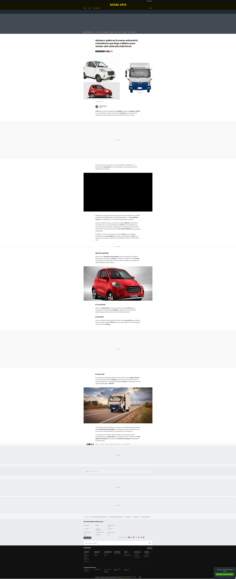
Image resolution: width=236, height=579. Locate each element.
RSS (136, 537)
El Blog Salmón (147, 553)
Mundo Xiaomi (86, 561)
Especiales (86, 528)
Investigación (86, 525)
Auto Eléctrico (118, 444)
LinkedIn (141, 537)
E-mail (112, 51)
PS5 (96, 32)
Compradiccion (137, 557)
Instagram (131, 537)
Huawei (100, 32)
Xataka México (87, 569)
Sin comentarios (100, 51)
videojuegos (98, 534)
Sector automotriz (110, 444)
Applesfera (86, 557)
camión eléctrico (127, 444)
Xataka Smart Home (86, 559)
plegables (105, 32)
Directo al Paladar (117, 553)
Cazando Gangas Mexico (111, 526)
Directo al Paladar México (117, 570)
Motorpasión (126, 553)
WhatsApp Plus (128, 516)
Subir (149, 548)
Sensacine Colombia (106, 571)
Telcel (109, 534)
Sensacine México (107, 569)
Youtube (129, 537)
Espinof (105, 555)
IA (93, 32)
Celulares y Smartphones (98, 529)
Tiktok (144, 537)
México (85, 534)
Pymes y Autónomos (146, 556)
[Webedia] (149, 1)
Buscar (150, 543)
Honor (119, 32)
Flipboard (110, 51)
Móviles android (111, 532)
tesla (85, 8)
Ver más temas (87, 537)
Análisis (97, 525)
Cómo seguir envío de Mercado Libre (116, 516)
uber (90, 8)
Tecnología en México (100, 532)
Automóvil (118, 5)
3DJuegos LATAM (97, 569)
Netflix (133, 32)
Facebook (151, 8)
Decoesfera (136, 555)
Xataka (85, 553)
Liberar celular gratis (146, 516)
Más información (127, 577)
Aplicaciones (110, 528)
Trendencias (136, 553)
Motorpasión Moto (127, 555)
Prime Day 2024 (87, 532)
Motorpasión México (126, 570)
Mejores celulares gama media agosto (99, 516)
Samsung (111, 32)
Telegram (134, 537)
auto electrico (96, 8)
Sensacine (106, 553)
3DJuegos (96, 553)
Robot (129, 32)
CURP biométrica (136, 516)
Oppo (116, 32)
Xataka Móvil (86, 555)
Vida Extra (96, 555)
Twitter (149, 8)
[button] (103, 106)
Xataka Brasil (86, 571)
